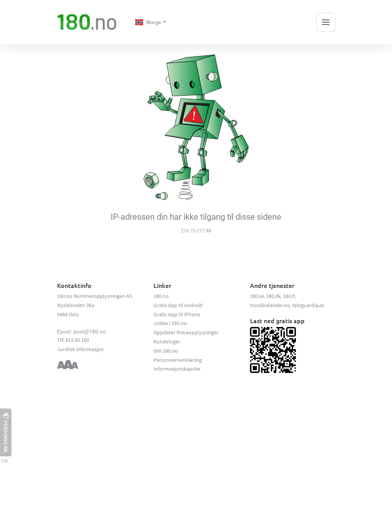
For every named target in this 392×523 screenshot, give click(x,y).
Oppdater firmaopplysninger (186, 332)
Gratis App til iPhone (177, 314)
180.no (161, 296)
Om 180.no (166, 350)
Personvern (5, 436)
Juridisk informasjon (80, 349)
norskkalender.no (270, 305)
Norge (154, 22)
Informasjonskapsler (177, 368)
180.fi (289, 296)
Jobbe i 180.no (170, 323)
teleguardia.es (308, 305)
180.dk (273, 296)
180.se (257, 296)
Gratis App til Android (178, 305)
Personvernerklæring (178, 359)
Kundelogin (167, 341)
